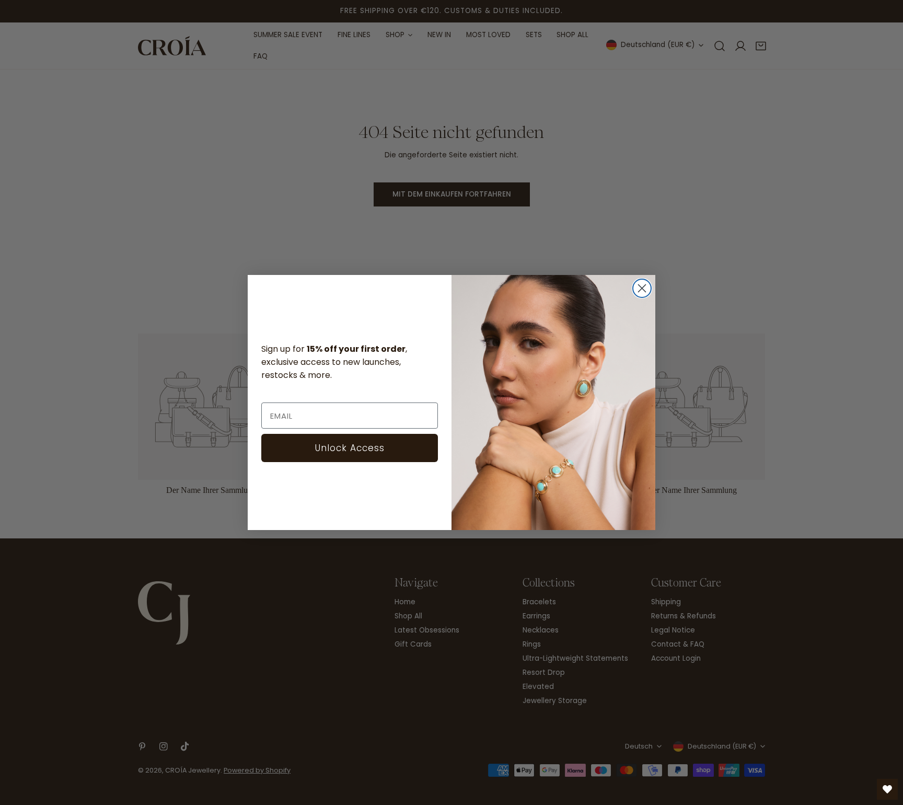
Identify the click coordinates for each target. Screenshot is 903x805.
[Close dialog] (642, 288)
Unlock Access (350, 448)
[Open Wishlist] (887, 789)
